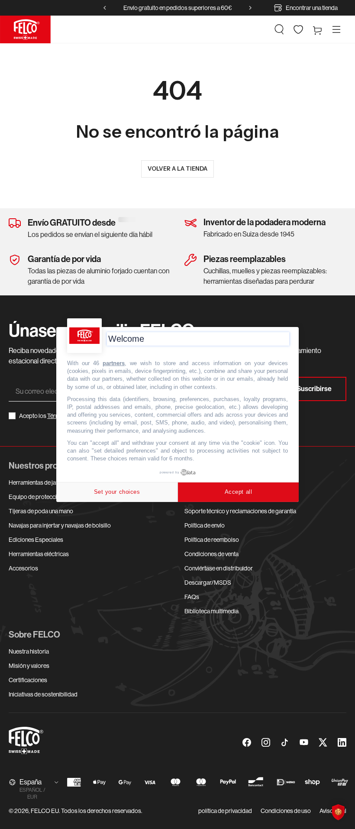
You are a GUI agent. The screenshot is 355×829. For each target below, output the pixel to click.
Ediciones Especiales (36, 539)
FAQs (191, 596)
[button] (279, 29)
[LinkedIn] (342, 742)
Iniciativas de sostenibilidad (43, 694)
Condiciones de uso (286, 810)
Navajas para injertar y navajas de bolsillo (60, 525)
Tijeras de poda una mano (41, 511)
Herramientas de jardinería (42, 482)
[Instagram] (265, 742)
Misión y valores (29, 665)
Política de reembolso (211, 539)
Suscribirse (314, 389)
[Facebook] (246, 742)
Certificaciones (28, 680)
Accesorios (23, 568)
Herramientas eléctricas (39, 554)
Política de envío (204, 525)
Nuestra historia (29, 651)
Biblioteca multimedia (211, 611)
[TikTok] (285, 742)
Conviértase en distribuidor (218, 568)
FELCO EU (45, 810)
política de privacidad (225, 810)
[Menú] (336, 29)
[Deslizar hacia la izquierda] (105, 8)
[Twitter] (323, 742)
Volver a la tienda (177, 168)
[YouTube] (304, 742)
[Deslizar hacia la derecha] (250, 8)
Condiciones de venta (211, 554)
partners (114, 363)
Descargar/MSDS (207, 582)
